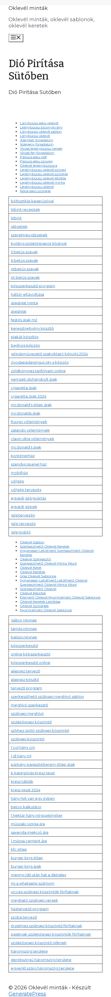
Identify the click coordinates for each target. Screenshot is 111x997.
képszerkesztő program (33, 286)
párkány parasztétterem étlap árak (43, 764)
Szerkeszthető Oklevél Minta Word (48, 563)
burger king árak (26, 866)
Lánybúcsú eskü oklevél (39, 123)
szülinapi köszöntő (27, 739)
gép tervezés (23, 523)
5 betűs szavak (24, 252)
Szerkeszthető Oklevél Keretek (44, 546)
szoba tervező (24, 917)
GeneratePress (27, 994)
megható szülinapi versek (34, 900)
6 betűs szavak (24, 260)
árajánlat (18, 311)
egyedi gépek (24, 506)
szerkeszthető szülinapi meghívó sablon (47, 696)
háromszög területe (29, 951)
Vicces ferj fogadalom (37, 153)
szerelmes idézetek (29, 235)
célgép (17, 481)
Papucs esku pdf (33, 157)
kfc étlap (19, 849)
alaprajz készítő (25, 679)
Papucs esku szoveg (36, 161)
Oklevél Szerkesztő (35, 559)
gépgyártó (21, 532)
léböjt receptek (25, 209)
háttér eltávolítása (27, 294)
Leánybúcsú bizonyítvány (41, 127)
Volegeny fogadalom (37, 144)
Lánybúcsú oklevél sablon (41, 131)
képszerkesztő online (30, 662)
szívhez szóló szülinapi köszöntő (40, 730)
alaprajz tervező (25, 671)
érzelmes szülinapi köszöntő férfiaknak (46, 925)
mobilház (19, 472)
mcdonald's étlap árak (31, 404)
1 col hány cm (23, 747)
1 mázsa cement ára (29, 841)
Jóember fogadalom (36, 140)
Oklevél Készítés (33, 593)
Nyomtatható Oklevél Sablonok (46, 610)
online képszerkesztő (30, 654)
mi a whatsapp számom (32, 883)
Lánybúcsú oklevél (35, 136)
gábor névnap (24, 620)
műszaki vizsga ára (28, 824)
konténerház (23, 455)
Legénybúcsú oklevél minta (42, 182)
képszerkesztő (24, 645)
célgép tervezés (26, 489)
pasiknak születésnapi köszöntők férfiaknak (51, 934)
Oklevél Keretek (32, 572)
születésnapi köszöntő (31, 722)
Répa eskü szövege (35, 191)
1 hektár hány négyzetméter (37, 815)
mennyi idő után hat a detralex (38, 874)
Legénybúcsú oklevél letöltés (43, 178)
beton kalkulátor (26, 807)
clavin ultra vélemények (32, 438)
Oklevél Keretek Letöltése (40, 601)
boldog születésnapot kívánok (39, 243)
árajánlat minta (24, 303)
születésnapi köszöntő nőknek (39, 942)
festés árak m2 (24, 320)
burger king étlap (27, 858)
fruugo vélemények (29, 421)
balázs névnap (24, 637)
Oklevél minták (28, 8)
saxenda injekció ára (29, 832)
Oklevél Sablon (32, 542)
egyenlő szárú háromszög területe (42, 968)
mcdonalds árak (25, 413)
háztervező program (30, 908)
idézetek (19, 226)
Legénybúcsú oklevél (37, 187)
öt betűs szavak (25, 277)
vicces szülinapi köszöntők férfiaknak (45, 891)
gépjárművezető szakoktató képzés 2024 (49, 353)
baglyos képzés (25, 345)
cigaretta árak (24, 387)
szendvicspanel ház (29, 464)
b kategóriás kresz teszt (33, 773)
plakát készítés (24, 337)
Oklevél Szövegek (34, 606)
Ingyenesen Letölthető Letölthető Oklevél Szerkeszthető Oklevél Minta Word (53, 582)
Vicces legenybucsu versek (41, 148)
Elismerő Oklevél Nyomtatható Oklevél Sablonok (60, 597)
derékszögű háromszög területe (41, 959)
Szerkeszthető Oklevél (38, 589)
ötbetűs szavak (25, 269)
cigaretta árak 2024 (28, 396)
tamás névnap (24, 628)
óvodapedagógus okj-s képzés (40, 362)
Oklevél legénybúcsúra (38, 165)
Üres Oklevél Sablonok (38, 576)
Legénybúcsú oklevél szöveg (43, 170)
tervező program (26, 688)
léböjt (16, 218)
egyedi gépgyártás (28, 498)
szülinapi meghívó (27, 713)
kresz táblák (22, 781)
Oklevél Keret (31, 567)
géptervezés (23, 515)
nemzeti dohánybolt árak (34, 379)
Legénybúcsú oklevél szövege (44, 174)
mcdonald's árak (26, 447)
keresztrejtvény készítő (32, 328)
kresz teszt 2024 (25, 790)
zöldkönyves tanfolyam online (38, 370)
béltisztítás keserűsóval (32, 201)
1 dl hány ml (21, 756)
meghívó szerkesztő (29, 705)
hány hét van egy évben (33, 798)
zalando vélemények (30, 430)
